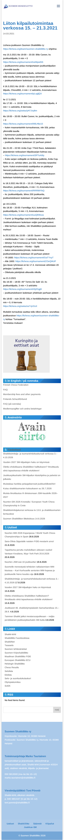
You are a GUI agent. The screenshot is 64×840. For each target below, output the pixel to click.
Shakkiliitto (23, 823)
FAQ (5, 389)
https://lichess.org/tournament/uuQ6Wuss (23, 215)
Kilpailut (50, 823)
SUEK (8, 686)
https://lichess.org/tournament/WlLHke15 (23, 123)
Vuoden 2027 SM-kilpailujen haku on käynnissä (26, 462)
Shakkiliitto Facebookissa (17, 638)
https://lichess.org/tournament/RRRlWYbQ (23, 190)
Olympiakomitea (13, 682)
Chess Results (12, 667)
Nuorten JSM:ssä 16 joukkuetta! (20, 562)
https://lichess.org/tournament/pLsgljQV (22, 93)
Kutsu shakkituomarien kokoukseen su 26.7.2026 (27, 488)
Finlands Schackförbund (15, 399)
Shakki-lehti (10, 634)
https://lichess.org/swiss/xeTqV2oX (20, 306)
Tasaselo (9, 645)
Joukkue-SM (30, 827)
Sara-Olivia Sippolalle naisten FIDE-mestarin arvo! (29, 541)
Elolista (8, 675)
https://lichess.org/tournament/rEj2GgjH (22, 289)
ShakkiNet (10, 641)
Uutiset (10, 823)
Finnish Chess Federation (15, 385)
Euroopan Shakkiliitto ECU (17, 660)
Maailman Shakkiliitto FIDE (18, 656)
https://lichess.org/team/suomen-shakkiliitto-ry (25, 49)
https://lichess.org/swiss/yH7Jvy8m (20, 110)
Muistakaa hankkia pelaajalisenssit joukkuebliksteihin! (29, 484)
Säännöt (37, 823)
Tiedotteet (14, 449)
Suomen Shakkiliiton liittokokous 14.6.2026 (24, 518)
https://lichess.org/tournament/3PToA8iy (24, 155)
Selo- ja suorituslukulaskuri (18, 678)
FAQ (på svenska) (12, 404)
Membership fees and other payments (22, 394)
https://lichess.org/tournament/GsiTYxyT (34, 257)
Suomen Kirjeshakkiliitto (16, 652)
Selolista (9, 671)
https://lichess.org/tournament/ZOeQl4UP (35, 261)
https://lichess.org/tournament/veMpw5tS (23, 62)
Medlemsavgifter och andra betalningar (22, 408)
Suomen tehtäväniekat (16, 649)
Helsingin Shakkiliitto (15, 663)
